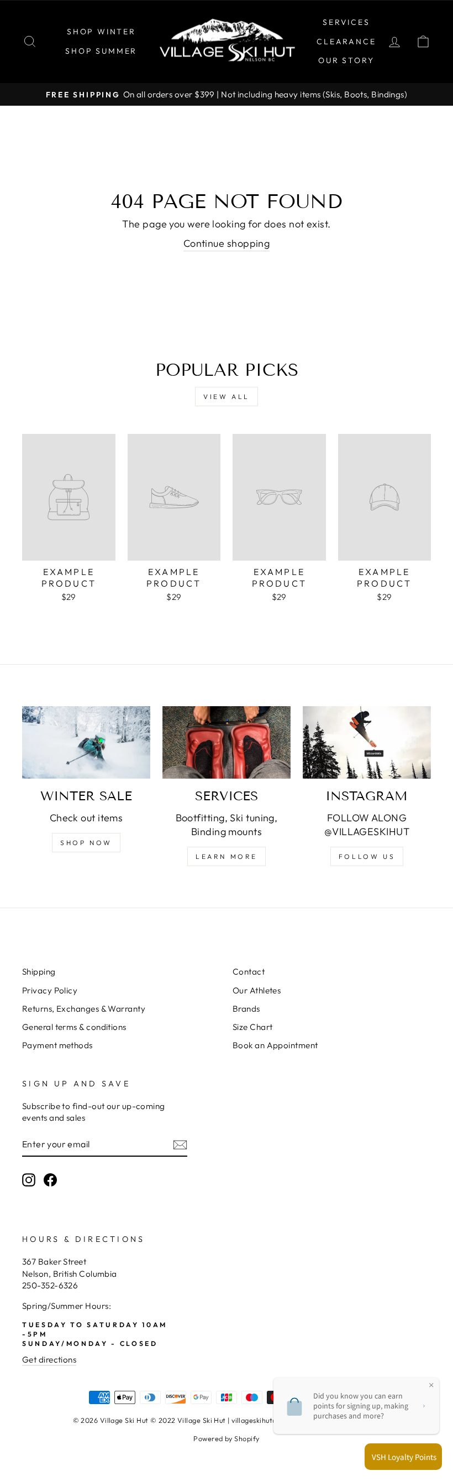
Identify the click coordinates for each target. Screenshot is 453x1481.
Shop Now (86, 842)
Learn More (226, 856)
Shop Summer (101, 51)
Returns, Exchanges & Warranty (83, 1008)
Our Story (346, 60)
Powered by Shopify (226, 1438)
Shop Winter (101, 32)
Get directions (49, 1359)
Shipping (39, 971)
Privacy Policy (49, 990)
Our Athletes (257, 990)
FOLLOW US (367, 856)
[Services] (226, 742)
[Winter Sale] (86, 742)
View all (226, 396)
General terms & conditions (74, 1027)
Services (346, 22)
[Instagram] (367, 742)
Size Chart (253, 1027)
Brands (246, 1008)
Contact (249, 971)
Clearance (346, 41)
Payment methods (57, 1045)
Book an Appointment (275, 1045)
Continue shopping (226, 243)
